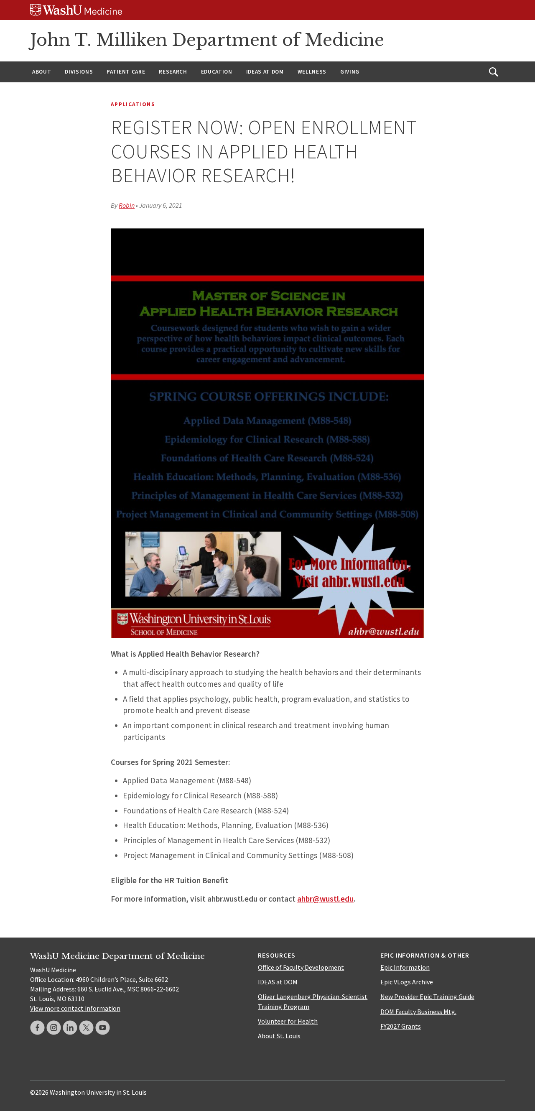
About (41, 71)
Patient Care (126, 71)
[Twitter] (86, 1027)
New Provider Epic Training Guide (427, 996)
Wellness (312, 71)
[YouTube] (102, 1027)
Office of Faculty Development (301, 967)
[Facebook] (37, 1027)
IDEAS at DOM (265, 71)
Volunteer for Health (288, 1021)
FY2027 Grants (400, 1026)
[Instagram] (53, 1027)
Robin (127, 205)
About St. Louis (279, 1036)
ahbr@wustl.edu (325, 899)
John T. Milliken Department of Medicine (207, 40)
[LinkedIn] (70, 1027)
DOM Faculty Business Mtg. (418, 1011)
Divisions (79, 71)
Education (216, 71)
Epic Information (405, 967)
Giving (349, 71)
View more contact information (75, 1008)
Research (173, 71)
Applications (133, 104)
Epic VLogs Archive (406, 982)
